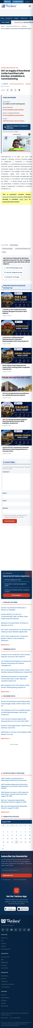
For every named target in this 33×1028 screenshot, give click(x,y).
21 (20, 839)
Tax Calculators (5, 987)
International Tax (5, 949)
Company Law (5, 957)
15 (25, 835)
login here (24, 199)
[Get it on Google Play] (10, 909)
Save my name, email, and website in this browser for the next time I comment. (15, 516)
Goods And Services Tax (23, 248)
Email (5, 500)
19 (12, 839)
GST (4, 252)
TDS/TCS (3, 946)
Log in (16, 131)
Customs (3, 943)
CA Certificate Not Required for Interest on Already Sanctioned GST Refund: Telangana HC (16, 663)
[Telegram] (28, 929)
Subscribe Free (8, 875)
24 (3, 842)
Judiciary (24, 26)
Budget (16, 18)
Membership (4, 1006)
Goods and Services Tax (13, 26)
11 (7, 835)
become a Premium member (12, 197)
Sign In (28, 1)
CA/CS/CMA (4, 968)
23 (29, 839)
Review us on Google (12, 277)
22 (25, 839)
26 (12, 842)
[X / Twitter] (7, 929)
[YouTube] (11, 929)
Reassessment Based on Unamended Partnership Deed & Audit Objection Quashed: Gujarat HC (14, 679)
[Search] (31, 18)
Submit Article (5, 997)
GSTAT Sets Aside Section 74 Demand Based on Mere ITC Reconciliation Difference (14, 638)
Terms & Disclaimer (15, 1018)
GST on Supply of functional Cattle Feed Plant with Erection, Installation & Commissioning (15, 74)
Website (5, 508)
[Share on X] (7, 90)
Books (8, 1)
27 (16, 842)
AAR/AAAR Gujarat (8, 121)
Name (5, 493)
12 (12, 835)
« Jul (2, 849)
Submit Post (18, 1)
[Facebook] (3, 929)
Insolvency (4, 965)
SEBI (2, 960)
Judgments (4, 981)
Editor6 (5, 84)
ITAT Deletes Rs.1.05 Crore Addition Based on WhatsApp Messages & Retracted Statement (15, 712)
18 (7, 839)
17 (3, 839)
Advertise (4, 1000)
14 (21, 835)
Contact (3, 1003)
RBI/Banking (4, 962)
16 (29, 835)
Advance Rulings (19, 121)
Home (2, 18)
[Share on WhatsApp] (15, 90)
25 (7, 842)
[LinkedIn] (16, 929)
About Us (3, 995)
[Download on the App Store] (23, 909)
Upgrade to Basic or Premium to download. (17, 127)
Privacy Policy (4, 1018)
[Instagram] (20, 929)
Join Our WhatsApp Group (14, 268)
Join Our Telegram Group (14, 272)
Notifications (4, 976)
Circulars (3, 979)
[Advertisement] (16, 48)
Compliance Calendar (7, 984)
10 (3, 835)
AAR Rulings (14, 245)
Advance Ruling (7, 248)
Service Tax (24, 18)
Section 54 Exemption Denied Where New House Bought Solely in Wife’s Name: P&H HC (15, 704)
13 (16, 835)
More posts (5, 645)
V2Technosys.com (6, 1015)
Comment (6, 472)
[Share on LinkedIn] (11, 90)
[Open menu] (30, 6)
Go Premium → (16, 595)
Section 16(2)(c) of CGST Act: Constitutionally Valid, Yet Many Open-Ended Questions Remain (14, 616)
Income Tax (9, 18)
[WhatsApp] (24, 929)
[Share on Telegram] (19, 90)
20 (16, 839)
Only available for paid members (14, 109)
